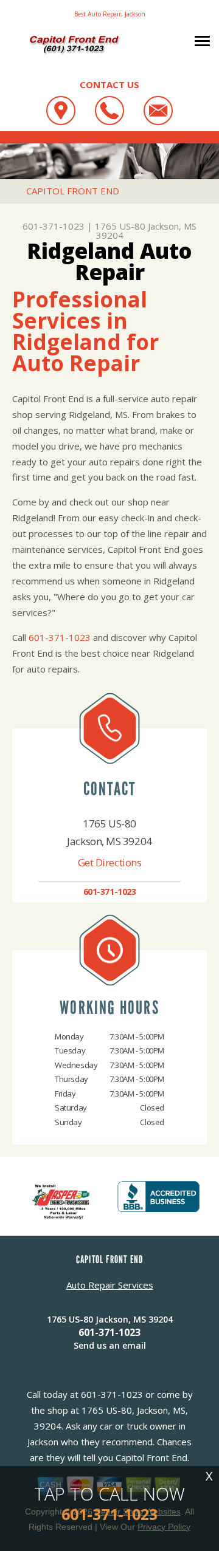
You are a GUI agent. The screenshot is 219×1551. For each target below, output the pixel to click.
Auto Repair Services (109, 1285)
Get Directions (110, 862)
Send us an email (110, 1345)
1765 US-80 (120, 226)
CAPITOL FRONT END (72, 191)
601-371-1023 (54, 226)
